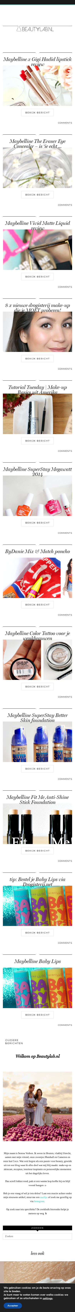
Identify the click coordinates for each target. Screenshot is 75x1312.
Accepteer (13, 1305)
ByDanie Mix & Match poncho (37, 551)
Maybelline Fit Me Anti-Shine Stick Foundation (38, 799)
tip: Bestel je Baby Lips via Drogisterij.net (37, 881)
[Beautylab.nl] (37, 21)
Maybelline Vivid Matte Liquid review (37, 225)
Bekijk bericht (37, 112)
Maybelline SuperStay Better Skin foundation (38, 717)
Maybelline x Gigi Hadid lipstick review (37, 61)
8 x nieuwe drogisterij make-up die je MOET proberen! (37, 307)
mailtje (44, 1197)
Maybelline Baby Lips (37, 961)
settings (47, 1298)
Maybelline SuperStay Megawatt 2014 (37, 471)
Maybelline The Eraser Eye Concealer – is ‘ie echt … (37, 143)
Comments (65, 122)
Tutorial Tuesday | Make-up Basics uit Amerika (37, 389)
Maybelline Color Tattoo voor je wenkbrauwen (37, 635)
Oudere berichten (14, 1042)
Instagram (39, 1201)
